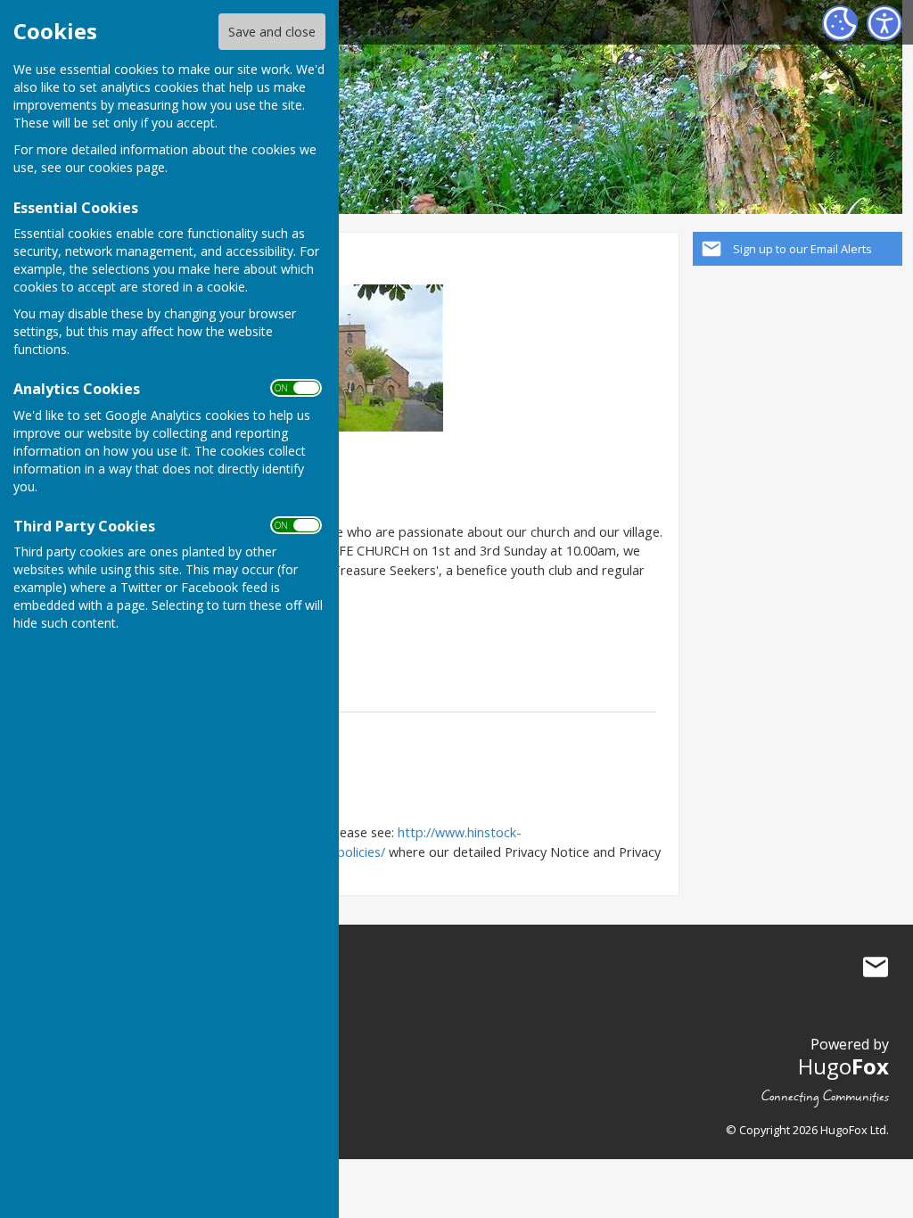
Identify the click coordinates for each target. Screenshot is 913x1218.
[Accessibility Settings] (884, 23)
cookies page (126, 167)
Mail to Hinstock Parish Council (875, 966)
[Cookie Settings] (840, 23)
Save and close (272, 31)
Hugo (843, 1066)
